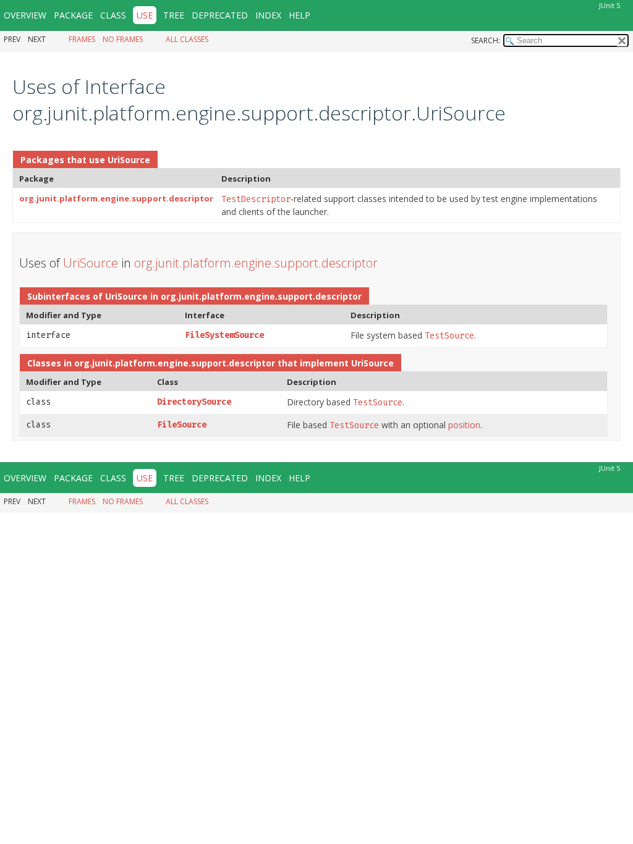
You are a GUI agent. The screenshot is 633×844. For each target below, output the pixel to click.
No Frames (123, 39)
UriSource (129, 160)
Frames (82, 39)
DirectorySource (194, 402)
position (464, 425)
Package (73, 15)
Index (268, 15)
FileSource (181, 425)
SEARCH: (485, 40)
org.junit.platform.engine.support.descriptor (116, 198)
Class (113, 15)
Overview (25, 15)
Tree (173, 15)
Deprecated (220, 15)
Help (299, 15)
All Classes (187, 39)
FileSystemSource (224, 335)
